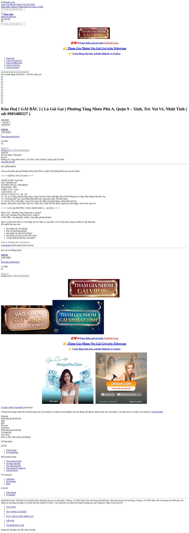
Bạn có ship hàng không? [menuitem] (16, 231)
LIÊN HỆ (10, 521)
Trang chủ (5, 4)
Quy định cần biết (13, 466)
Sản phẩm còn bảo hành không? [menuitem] (19, 233)
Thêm (32, 4)
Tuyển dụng (11, 481)
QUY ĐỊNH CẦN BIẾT (16, 512)
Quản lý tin (20, 4)
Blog (8, 484)
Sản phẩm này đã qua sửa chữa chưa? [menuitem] (21, 235)
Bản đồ (13, 4)
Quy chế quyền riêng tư (15, 468)
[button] (94, 133)
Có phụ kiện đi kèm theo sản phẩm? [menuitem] (20, 238)
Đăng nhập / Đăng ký (10, 7)
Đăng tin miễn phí (8, 17)
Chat (28, 4)
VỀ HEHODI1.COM (15, 525)
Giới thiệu (10, 479)
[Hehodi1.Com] (8, 2)
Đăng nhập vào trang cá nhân (31, 7)
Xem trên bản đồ (8, 162)
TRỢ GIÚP (11, 507)
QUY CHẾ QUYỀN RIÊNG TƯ (20, 516)
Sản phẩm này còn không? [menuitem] (17, 229)
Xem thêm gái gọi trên (99, 43)
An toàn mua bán (13, 463)
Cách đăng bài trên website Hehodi (90, 53)
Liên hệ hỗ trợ (12, 470)
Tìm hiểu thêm (157, 412)
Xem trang (6, 132)
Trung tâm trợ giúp (13, 461)
